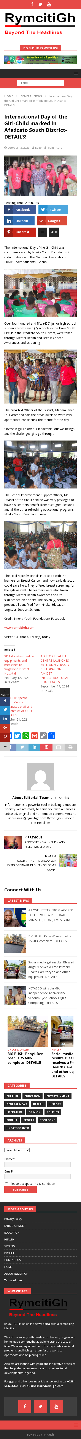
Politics (53, 1112)
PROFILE (9, 1253)
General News (16, 1104)
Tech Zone (47, 1120)
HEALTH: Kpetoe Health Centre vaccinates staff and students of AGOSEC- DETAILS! (19, 706)
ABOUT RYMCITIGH (16, 1274)
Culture (12, 1096)
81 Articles (61, 798)
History (55, 1104)
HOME (8, 1267)
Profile (11, 1120)
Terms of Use (13, 1280)
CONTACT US (12, 1260)
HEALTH (9, 1239)
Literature (14, 1112)
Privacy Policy (13, 1219)
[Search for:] (40, 83)
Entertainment (57, 1096)
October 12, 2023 (18, 147)
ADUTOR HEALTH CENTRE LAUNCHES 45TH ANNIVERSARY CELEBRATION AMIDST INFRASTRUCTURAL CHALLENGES (55, 669)
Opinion (35, 1112)
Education (32, 1096)
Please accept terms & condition (32, 1184)
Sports (29, 1120)
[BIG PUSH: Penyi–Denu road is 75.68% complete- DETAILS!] (28, 1031)
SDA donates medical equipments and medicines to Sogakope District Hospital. (19, 664)
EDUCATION (11, 1232)
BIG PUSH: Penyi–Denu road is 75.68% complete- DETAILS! (27, 1058)
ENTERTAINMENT (15, 1226)
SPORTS (9, 1246)
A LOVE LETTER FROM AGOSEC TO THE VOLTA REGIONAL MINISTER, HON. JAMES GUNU (50, 915)
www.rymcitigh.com (19, 628)
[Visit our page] (32, 4)
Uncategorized (17, 1128)
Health (38, 1104)
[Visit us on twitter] (40, 4)
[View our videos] (49, 4)
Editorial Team (44, 147)
